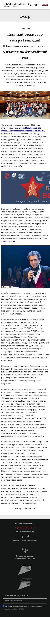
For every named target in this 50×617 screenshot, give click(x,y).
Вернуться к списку (25, 508)
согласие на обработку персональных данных (24, 606)
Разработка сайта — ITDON (13, 609)
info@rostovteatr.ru (25, 532)
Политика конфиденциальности (25, 540)
